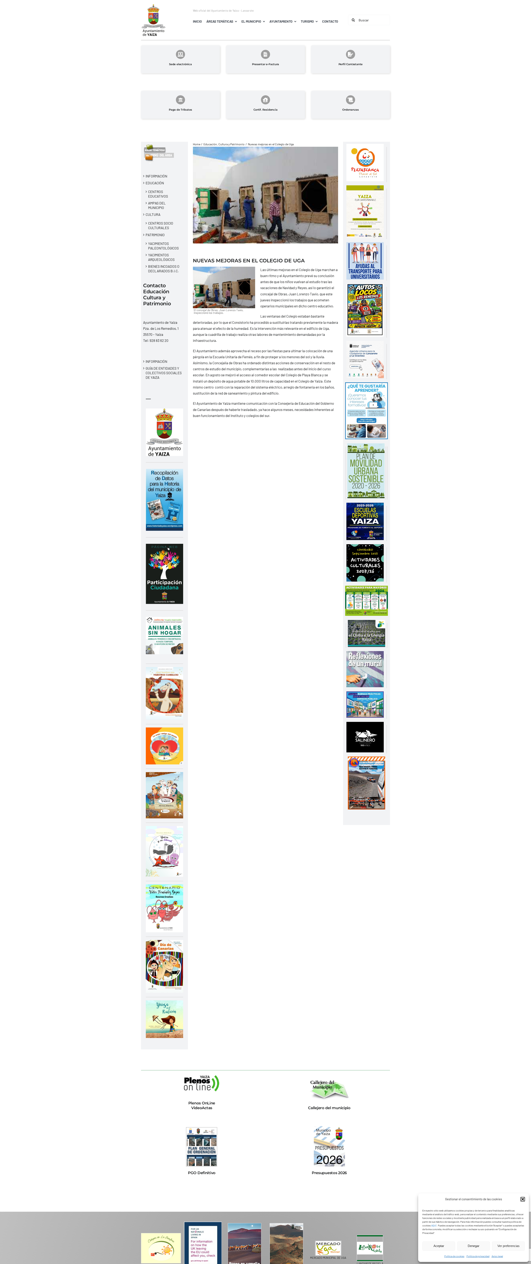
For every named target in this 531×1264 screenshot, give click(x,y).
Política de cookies (454, 1256)
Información (156, 176)
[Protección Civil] (366, 759)
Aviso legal (497, 1256)
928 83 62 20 (159, 340)
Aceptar (439, 1246)
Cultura (153, 214)
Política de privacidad (478, 1256)
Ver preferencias (508, 1246)
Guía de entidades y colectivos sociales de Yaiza (164, 372)
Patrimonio (155, 235)
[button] (523, 1199)
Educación (155, 183)
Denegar (473, 1246)
